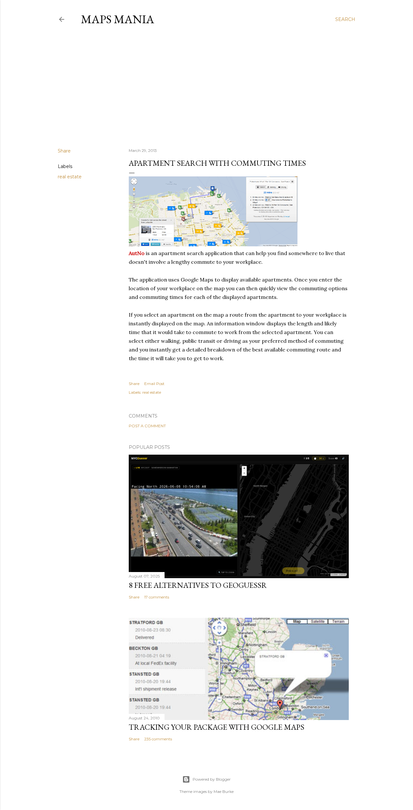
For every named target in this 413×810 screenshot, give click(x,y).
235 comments (158, 738)
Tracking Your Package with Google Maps (216, 727)
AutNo (137, 253)
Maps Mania (117, 19)
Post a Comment (147, 425)
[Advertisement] (206, 87)
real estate (70, 177)
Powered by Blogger (212, 779)
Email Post (154, 383)
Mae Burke (224, 791)
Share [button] (64, 151)
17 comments (156, 597)
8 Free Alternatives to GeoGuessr (198, 585)
